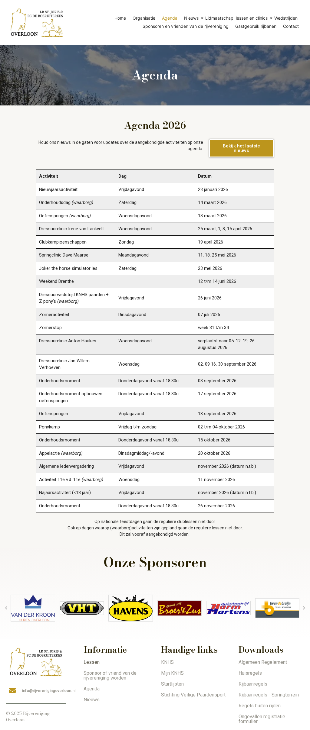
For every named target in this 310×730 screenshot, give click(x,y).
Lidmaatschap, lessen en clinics (236, 18)
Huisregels (250, 673)
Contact (291, 26)
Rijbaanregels (253, 684)
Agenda (169, 18)
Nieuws (191, 18)
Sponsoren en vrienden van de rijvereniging (186, 26)
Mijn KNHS (172, 673)
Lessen (92, 662)
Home (120, 18)
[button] (6, 607)
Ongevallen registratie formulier (262, 719)
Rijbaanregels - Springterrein (269, 695)
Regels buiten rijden (260, 706)
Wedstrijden (286, 18)
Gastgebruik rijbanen (255, 26)
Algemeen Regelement (263, 662)
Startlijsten (172, 684)
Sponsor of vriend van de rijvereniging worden (110, 675)
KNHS (167, 662)
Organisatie (144, 18)
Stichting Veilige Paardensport (193, 695)
